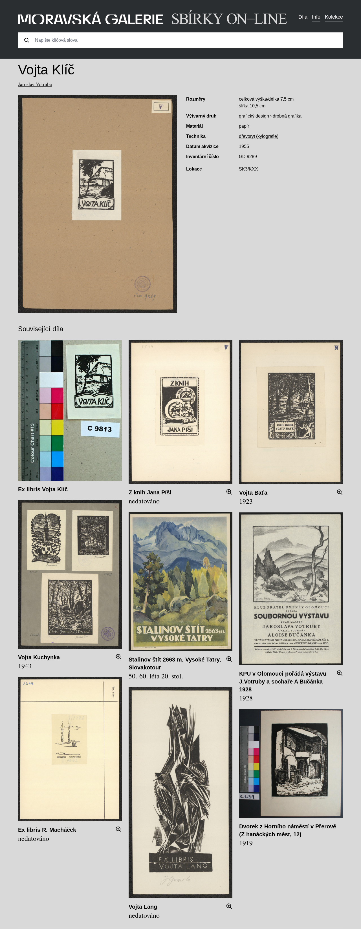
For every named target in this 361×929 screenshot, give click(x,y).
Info (316, 17)
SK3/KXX (248, 169)
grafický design (254, 116)
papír (244, 126)
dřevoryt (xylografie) (258, 136)
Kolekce (334, 17)
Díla (302, 17)
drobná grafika (287, 116)
